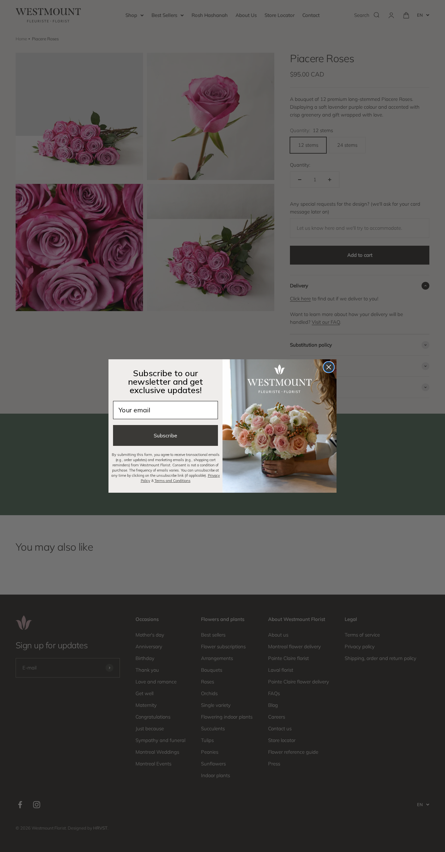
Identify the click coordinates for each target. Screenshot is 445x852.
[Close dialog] (328, 367)
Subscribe (165, 435)
